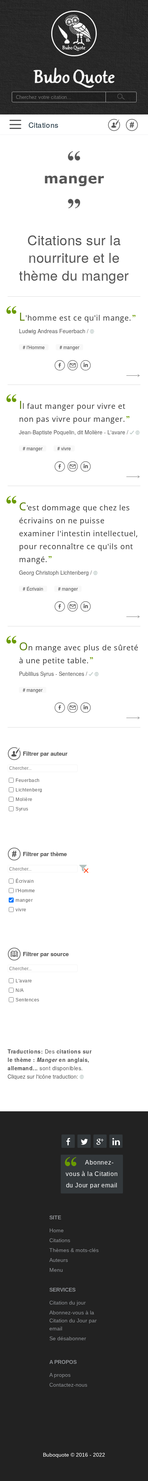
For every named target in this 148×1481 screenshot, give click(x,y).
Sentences (71, 673)
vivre (66, 448)
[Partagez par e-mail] (74, 365)
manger (71, 347)
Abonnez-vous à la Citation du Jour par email (92, 1174)
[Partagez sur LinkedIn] (86, 365)
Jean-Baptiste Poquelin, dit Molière (60, 432)
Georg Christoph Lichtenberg (54, 572)
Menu (56, 1270)
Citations (43, 124)
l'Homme (36, 347)
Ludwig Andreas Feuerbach (52, 331)
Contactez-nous (68, 1385)
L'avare (116, 432)
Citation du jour (67, 1303)
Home (56, 1230)
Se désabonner (67, 1338)
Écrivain (35, 589)
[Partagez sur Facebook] (61, 365)
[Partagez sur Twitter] (84, 1141)
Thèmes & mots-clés (74, 1250)
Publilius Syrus (36, 673)
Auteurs (58, 1260)
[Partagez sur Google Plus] (100, 1141)
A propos (60, 1375)
